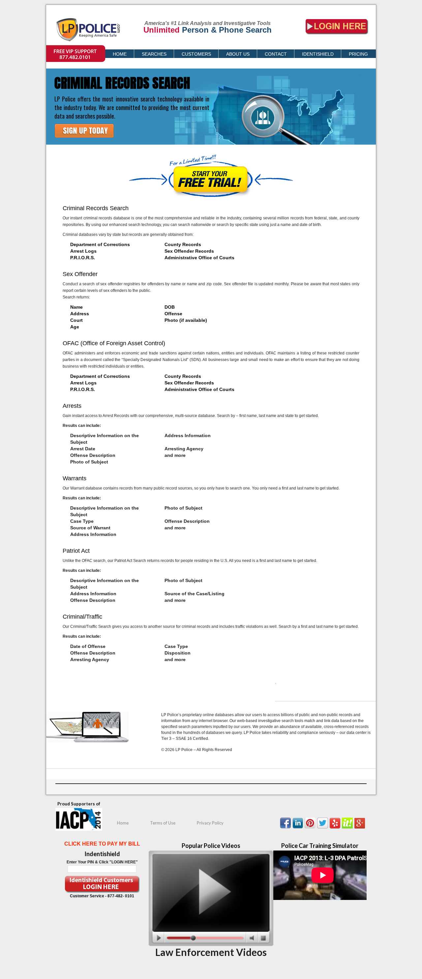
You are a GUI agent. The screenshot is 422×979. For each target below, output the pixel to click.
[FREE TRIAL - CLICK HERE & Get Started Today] (84, 142)
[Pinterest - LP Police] (311, 828)
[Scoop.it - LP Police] (348, 828)
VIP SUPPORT (59, 48)
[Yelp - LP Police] (336, 828)
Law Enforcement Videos (211, 952)
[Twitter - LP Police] (323, 828)
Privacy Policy (210, 822)
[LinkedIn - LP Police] (298, 828)
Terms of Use (162, 822)
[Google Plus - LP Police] (360, 828)
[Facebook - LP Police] (286, 828)
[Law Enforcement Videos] (211, 944)
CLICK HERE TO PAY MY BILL (102, 844)
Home (123, 822)
